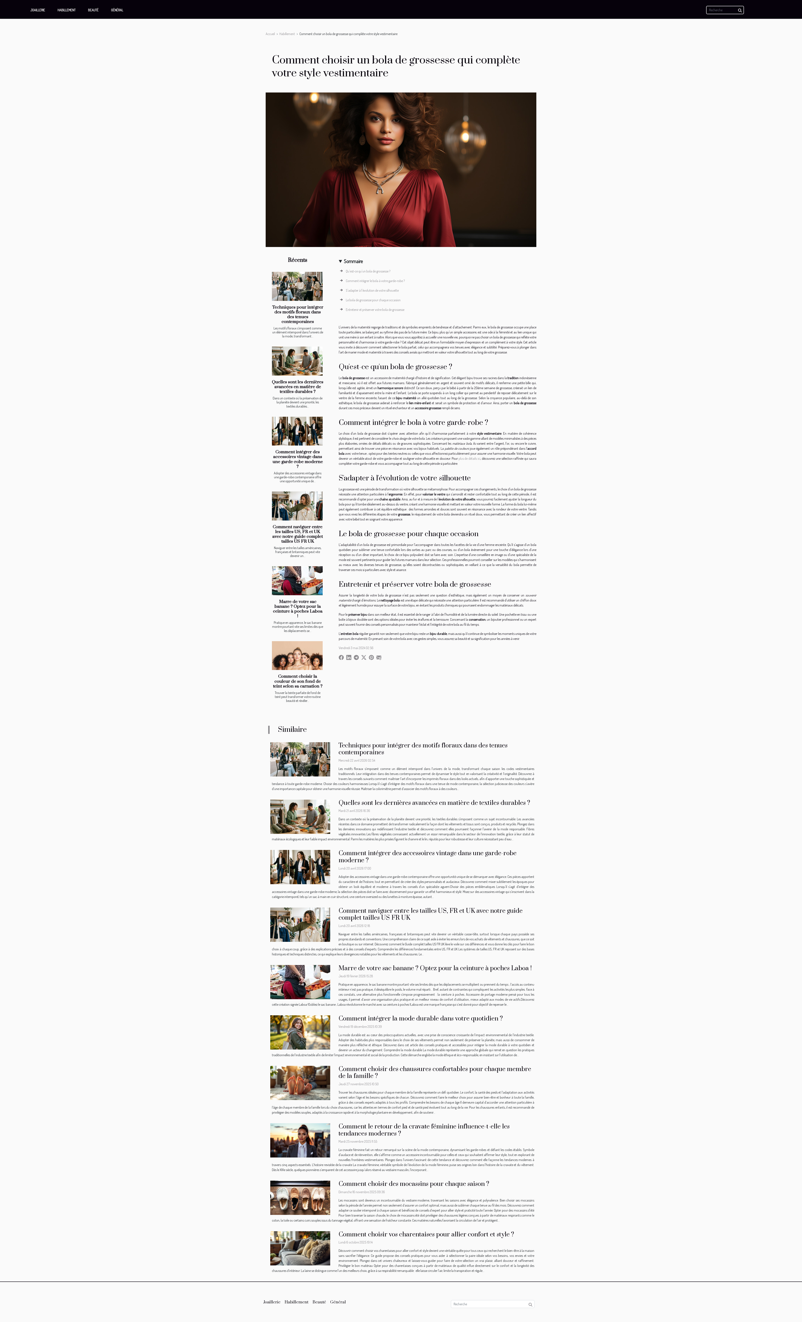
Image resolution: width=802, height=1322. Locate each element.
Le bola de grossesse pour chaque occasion (373, 300)
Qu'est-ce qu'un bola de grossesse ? (368, 271)
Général (117, 10)
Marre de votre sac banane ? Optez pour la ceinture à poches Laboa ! (297, 609)
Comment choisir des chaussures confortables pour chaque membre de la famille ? (435, 1072)
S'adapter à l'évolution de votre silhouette (372, 290)
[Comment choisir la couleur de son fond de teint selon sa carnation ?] (297, 655)
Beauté (93, 10)
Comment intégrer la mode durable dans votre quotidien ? (421, 1019)
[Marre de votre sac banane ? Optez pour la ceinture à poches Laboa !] (297, 580)
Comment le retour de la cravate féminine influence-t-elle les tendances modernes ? (424, 1130)
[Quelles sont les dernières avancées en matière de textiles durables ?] (297, 361)
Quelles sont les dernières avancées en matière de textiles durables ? (297, 386)
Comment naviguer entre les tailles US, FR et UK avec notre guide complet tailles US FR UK (297, 534)
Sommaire (353, 261)
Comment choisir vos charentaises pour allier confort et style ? (426, 1234)
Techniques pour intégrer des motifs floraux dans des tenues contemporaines (297, 314)
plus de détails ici (469, 458)
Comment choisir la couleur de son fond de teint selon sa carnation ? (297, 681)
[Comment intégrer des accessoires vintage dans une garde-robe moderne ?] (297, 431)
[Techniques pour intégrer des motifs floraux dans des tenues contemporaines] (297, 286)
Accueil (270, 34)
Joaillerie (37, 10)
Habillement (67, 10)
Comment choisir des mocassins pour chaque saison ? (414, 1184)
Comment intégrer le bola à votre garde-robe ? (375, 281)
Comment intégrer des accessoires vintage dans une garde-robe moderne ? (298, 459)
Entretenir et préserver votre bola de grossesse (375, 310)
